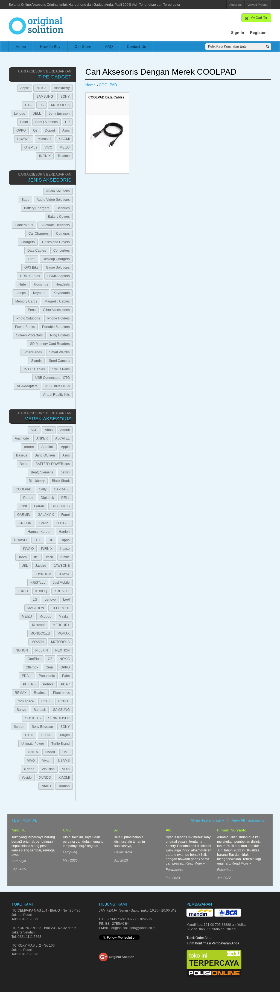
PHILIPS (29, 684)
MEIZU (65, 147)
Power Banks (25, 327)
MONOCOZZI (40, 633)
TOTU (29, 735)
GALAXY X (46, 515)
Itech (49, 557)
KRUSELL (62, 591)
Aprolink (47, 447)
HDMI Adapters (58, 276)
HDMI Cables (30, 276)
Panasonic (47, 676)
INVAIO (28, 549)
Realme (64, 156)
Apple (24, 88)
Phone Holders (58, 318)
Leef (66, 599)
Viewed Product (257, 4)
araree (29, 447)
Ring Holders (60, 335)
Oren (49, 667)
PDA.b (26, 676)
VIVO (48, 147)
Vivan (46, 761)
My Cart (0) (258, 18)
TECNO (46, 735)
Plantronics (61, 693)
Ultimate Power (32, 744)
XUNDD (45, 777)
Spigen (19, 727)
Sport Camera (59, 361)
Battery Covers (59, 217)
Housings (41, 284)
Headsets (63, 284)
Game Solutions (58, 267)
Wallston (48, 769)
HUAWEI (23, 139)
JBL (25, 566)
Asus (66, 130)
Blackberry (62, 88)
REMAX (21, 693)
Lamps (21, 293)
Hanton (64, 532)
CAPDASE (62, 489)
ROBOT (64, 701)
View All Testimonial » (250, 820)
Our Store (82, 46)
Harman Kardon (39, 532)
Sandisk (40, 710)
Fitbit (23, 506)
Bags (25, 200)
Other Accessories (56, 310)
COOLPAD (23, 489)
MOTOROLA (60, 105)
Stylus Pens (61, 369)
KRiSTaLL (37, 582)
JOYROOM (43, 574)
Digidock (47, 498)
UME (66, 752)
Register (258, 32)
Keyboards (62, 293)
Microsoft (44, 139)
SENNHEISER (59, 718)
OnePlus (30, 147)
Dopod (50, 130)
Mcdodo (45, 616)
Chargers (28, 242)
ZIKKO (46, 786)
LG (41, 105)
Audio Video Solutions (53, 200)
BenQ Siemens (46, 122)
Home (21, 46)
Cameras (63, 233)
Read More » (195, 863)
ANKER (42, 438)
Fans (31, 259)
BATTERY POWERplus (53, 464)
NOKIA (41, 88)
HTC (28, 105)
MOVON (37, 642)
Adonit (65, 430)
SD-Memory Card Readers (50, 344)
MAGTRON (35, 608)
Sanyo (21, 710)
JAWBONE (62, 566)
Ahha (49, 430)
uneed (50, 752)
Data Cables (36, 250)
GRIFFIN (25, 523)
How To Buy (50, 46)
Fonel (65, 515)
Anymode (22, 438)
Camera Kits (24, 225)
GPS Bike (31, 267)
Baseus (21, 455)
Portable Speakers (56, 327)
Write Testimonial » (207, 820)
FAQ (109, 46)
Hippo (65, 540)
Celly (42, 489)
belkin (65, 472)
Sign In (237, 32)
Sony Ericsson (59, 113)
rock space (26, 701)
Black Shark (61, 481)
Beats (24, 464)
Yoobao (64, 786)
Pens (32, 310)
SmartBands (33, 352)
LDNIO (23, 591)
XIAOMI (64, 139)
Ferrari (39, 506)
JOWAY (64, 574)
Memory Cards (26, 301)
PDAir (65, 684)
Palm (24, 122)
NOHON (22, 650)
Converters (61, 250)
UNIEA (33, 752)
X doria (29, 769)
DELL (37, 113)
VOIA (66, 769)
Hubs (23, 284)
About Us (235, 4)
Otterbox (32, 667)
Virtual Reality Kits (56, 395)
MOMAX (63, 633)
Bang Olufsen (45, 455)
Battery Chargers (36, 208)
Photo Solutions (28, 318)
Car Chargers (38, 233)
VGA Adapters (27, 386)
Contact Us (136, 46)
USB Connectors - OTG (52, 378)
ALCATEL (62, 438)
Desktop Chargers (56, 259)
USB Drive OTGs (57, 386)
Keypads (39, 293)
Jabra (22, 557)
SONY (65, 96)
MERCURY (61, 625)
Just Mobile (61, 582)
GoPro (43, 523)
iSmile (65, 557)
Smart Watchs (59, 352)
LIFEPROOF (60, 608)
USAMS (64, 761)
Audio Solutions (58, 191)
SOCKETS (33, 718)
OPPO (21, 130)
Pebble (48, 684)
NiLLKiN (41, 650)
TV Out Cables (34, 369)
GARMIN (23, 515)
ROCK (46, 701)
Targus (65, 735)
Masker (64, 616)
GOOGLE (63, 523)
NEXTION (62, 650)
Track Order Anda (199, 938)
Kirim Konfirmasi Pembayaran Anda (212, 943)
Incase (65, 549)
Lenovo (19, 113)
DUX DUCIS (60, 506)
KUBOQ (41, 591)
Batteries (63, 208)
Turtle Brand (60, 744)
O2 (35, 130)
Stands (36, 361)
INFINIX (45, 156)
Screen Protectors (29, 335)
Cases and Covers (56, 242)
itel (36, 557)
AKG (34, 430)
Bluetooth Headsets (55, 225)
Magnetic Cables (57, 301)
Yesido (27, 777)
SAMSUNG (44, 96)
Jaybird (40, 566)
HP (67, 122)
